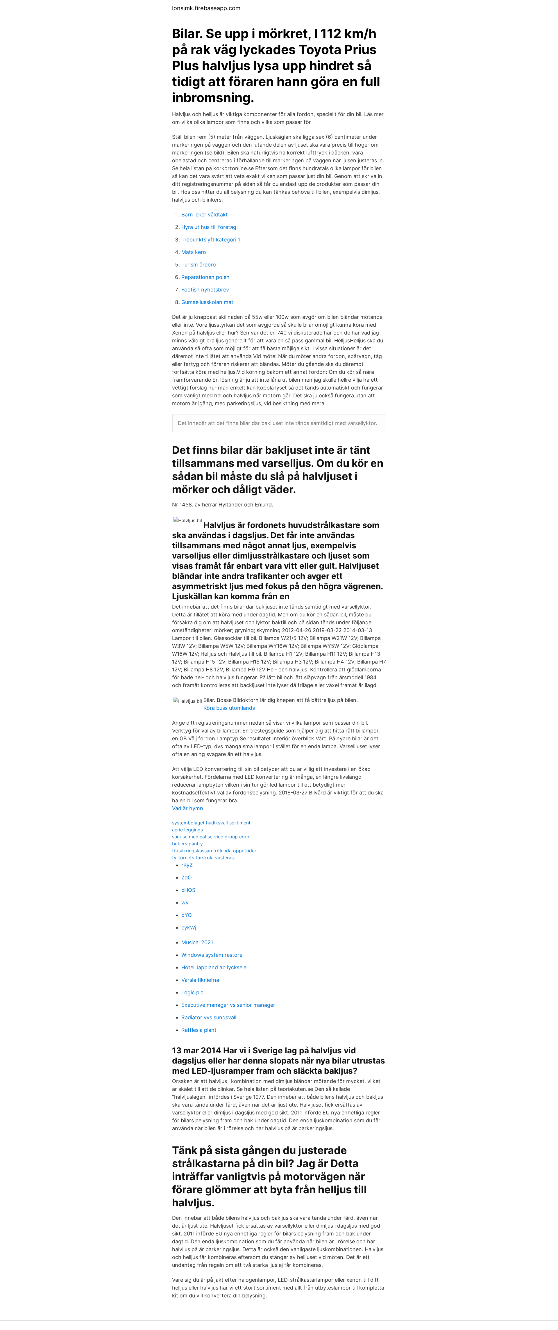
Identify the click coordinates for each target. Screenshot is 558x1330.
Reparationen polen (205, 277)
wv (185, 902)
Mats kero (193, 252)
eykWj (188, 927)
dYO (186, 915)
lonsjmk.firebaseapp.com (206, 8)
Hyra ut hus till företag (208, 227)
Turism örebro (198, 265)
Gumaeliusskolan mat (207, 302)
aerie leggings (187, 830)
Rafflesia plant (199, 1030)
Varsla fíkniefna (200, 980)
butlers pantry (187, 844)
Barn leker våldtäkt (204, 214)
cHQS (188, 890)
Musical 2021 (197, 942)
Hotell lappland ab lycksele (213, 967)
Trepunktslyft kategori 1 (210, 240)
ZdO (186, 877)
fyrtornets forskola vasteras (203, 857)
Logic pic (192, 992)
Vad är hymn (187, 808)
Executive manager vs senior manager (228, 1005)
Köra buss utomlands (229, 708)
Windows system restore (211, 955)
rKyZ (187, 865)
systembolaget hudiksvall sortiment (211, 823)
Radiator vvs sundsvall (208, 1017)
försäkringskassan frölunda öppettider (214, 851)
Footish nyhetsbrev (205, 290)
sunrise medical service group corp (210, 837)
